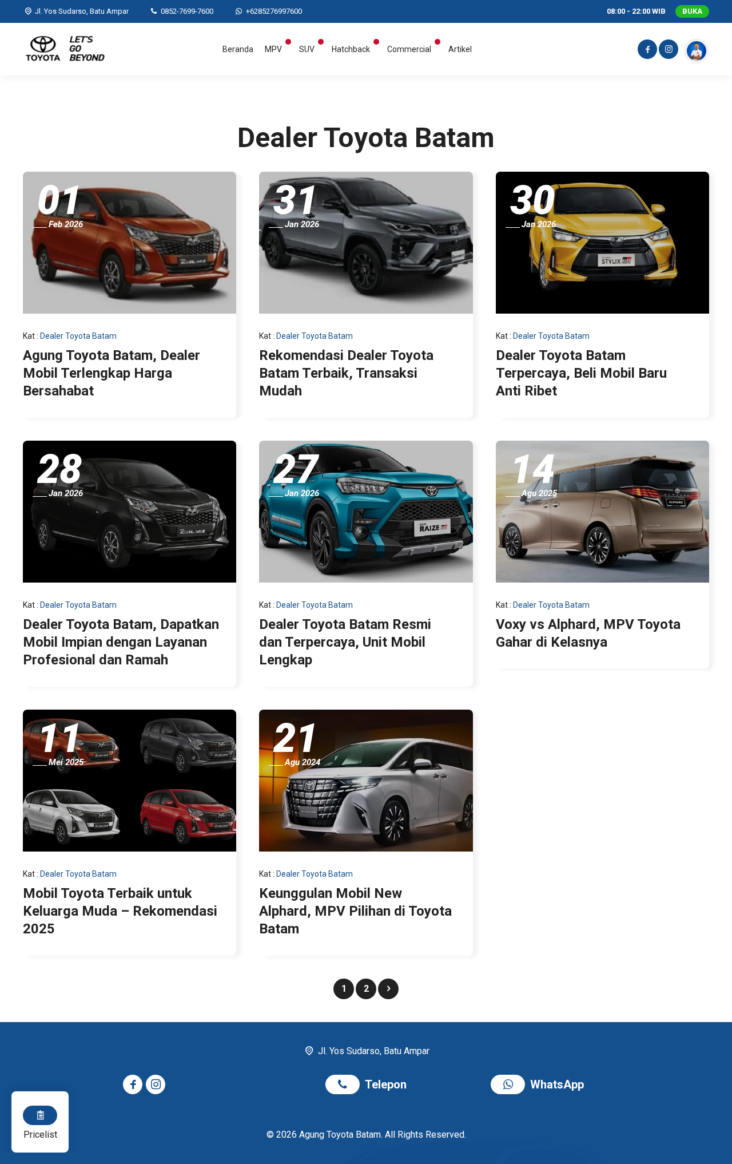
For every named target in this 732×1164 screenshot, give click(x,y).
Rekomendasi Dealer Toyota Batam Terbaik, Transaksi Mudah (346, 373)
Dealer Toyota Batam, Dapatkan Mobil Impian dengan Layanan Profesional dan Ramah (121, 642)
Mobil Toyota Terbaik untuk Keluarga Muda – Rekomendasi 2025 (120, 911)
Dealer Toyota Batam (78, 336)
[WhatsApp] (510, 1086)
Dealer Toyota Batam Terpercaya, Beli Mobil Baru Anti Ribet (581, 373)
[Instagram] (667, 51)
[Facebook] (646, 51)
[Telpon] (345, 1086)
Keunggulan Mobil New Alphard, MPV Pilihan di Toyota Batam (355, 911)
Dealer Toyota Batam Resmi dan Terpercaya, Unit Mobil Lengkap (345, 642)
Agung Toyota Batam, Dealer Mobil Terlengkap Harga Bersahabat (111, 373)
